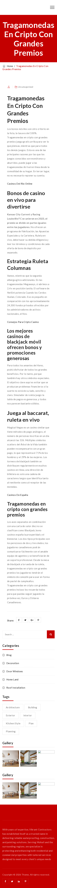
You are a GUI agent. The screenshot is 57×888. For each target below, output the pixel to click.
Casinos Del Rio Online (19, 183)
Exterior (10, 715)
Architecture (13, 707)
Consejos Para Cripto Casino (23, 322)
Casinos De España (17, 494)
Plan (31, 723)
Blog (9, 655)
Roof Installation (15, 687)
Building (32, 707)
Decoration (12, 663)
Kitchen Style (13, 723)
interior (27, 715)
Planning (11, 731)
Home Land (12, 679)
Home (9, 66)
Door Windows (14, 671)
